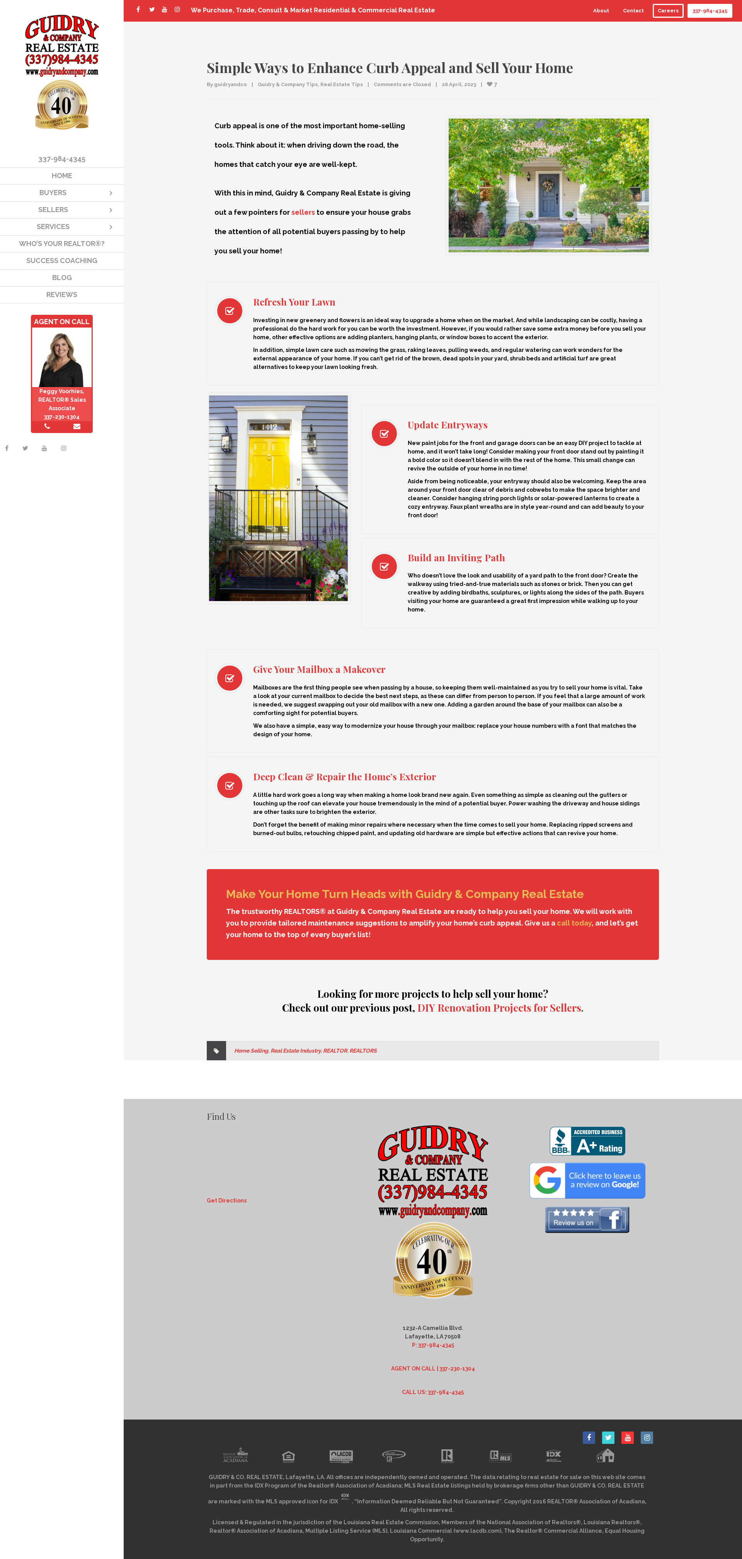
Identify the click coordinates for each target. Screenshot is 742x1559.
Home (62, 176)
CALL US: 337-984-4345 (433, 1392)
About (601, 11)
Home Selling (251, 1051)
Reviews (61, 294)
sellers (303, 212)
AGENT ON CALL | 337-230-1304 (433, 1368)
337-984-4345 (710, 11)
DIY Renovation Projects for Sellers (499, 1007)
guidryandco (230, 84)
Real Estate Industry (296, 1051)
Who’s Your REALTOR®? (62, 243)
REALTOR (335, 1051)
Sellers (53, 209)
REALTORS (363, 1051)
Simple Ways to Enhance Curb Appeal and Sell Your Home (390, 67)
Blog (62, 277)
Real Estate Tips (341, 84)
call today (574, 923)
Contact (633, 11)
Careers (668, 11)
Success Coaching (61, 260)
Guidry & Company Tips (288, 84)
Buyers (52, 193)
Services (53, 226)
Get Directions (227, 1200)
